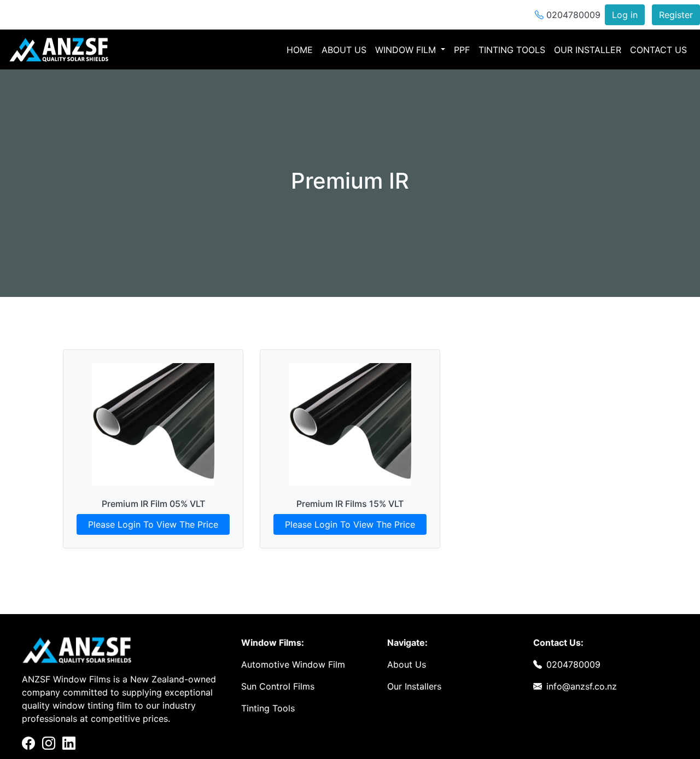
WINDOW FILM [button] (407, 49)
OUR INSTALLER (587, 49)
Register (676, 14)
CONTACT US (658, 49)
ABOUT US (344, 49)
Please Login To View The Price (153, 524)
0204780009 (572, 14)
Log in (625, 14)
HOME (302, 49)
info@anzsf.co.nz (581, 686)
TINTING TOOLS (512, 49)
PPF (462, 49)
